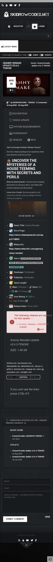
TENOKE (31, 103)
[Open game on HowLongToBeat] (30, 291)
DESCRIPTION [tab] (19, 113)
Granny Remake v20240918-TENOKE (27, 436)
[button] (26, 322)
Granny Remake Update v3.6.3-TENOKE (28, 451)
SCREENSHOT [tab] (19, 133)
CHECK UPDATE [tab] (20, 120)
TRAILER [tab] (17, 139)
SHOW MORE (25, 216)
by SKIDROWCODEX (18, 103)
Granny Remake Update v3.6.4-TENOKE (28, 457)
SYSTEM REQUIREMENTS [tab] (26, 126)
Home (33, 63)
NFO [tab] (33, 139)
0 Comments (41, 103)
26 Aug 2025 (12, 105)
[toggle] (50, 559)
